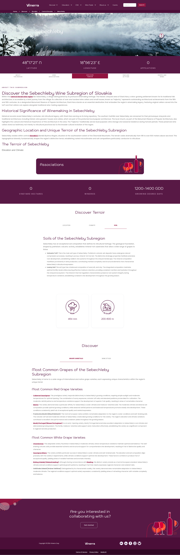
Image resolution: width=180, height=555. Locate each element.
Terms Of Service (81, 552)
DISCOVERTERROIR (90, 76)
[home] (33, 5)
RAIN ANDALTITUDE (126, 76)
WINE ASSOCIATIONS (54, 76)
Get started (89, 525)
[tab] (66, 225)
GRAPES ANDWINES (162, 76)
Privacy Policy (94, 552)
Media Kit (103, 552)
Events (115, 5)
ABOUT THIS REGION (18, 76)
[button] (53, 5)
